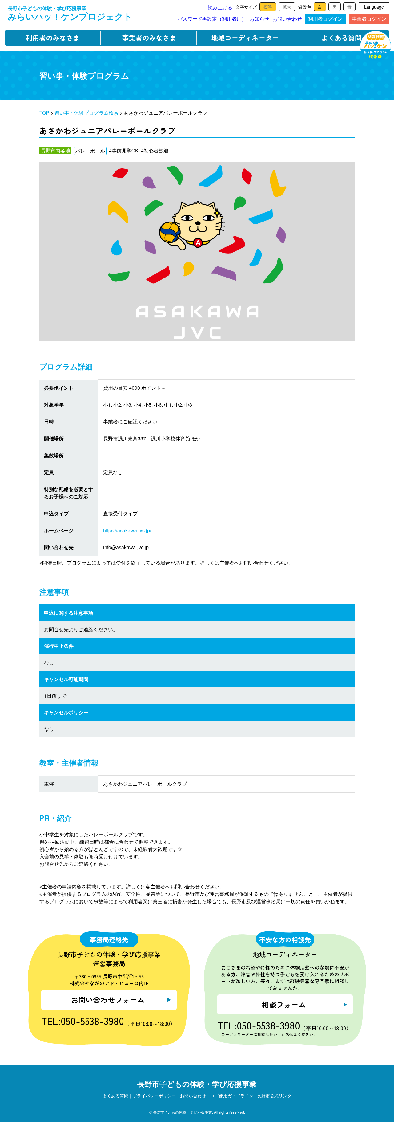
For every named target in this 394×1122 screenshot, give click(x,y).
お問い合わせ (287, 18)
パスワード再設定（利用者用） (212, 18)
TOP (44, 112)
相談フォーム (284, 1004)
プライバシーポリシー (154, 1095)
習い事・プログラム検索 (375, 46)
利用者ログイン (325, 18)
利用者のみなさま (53, 37)
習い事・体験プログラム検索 (86, 112)
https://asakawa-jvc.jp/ (127, 530)
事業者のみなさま (149, 37)
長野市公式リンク (274, 1095)
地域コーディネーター (245, 37)
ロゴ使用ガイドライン (231, 1095)
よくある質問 (341, 37)
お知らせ (259, 18)
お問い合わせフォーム (108, 999)
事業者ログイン (369, 18)
